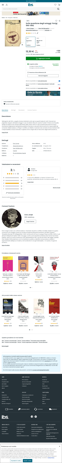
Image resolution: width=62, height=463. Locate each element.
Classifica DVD (5, 397)
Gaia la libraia (5, 433)
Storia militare (26, 340)
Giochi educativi (26, 397)
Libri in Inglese (5, 386)
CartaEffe (4, 431)
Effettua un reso (20, 431)
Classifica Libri (5, 381)
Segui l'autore (30, 221)
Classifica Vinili (45, 388)
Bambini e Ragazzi (6, 403)
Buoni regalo (5, 429)
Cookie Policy (51, 457)
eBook (3, 388)
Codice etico (34, 435)
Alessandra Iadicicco (32, 30)
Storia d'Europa (43, 342)
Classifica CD (45, 381)
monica (33, 169)
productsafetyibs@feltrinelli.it (41, 370)
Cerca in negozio (43, 75)
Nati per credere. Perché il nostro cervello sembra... (7, 274)
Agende (44, 397)
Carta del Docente (42, 81)
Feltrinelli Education (50, 436)
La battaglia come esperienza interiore (39, 317)
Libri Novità (4, 379)
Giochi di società (26, 399)
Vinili (43, 384)
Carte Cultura (20, 429)
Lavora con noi (34, 433)
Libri (3, 340)
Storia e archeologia (10, 340)
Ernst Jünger (30, 28)
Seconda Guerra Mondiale (38, 340)
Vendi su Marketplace (36, 431)
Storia (19, 340)
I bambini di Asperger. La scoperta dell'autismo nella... (7, 317)
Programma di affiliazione (37, 429)
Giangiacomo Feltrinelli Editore (51, 430)
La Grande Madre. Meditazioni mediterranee (54, 317)
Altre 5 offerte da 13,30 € (38, 54)
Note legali (5, 346)
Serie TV (3, 401)
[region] (31, 453)
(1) (18, 174)
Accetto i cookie (27, 460)
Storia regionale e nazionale (30, 342)
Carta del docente (21, 427)
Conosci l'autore (32, 110)
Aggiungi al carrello (44, 58)
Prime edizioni (25, 379)
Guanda (47, 30)
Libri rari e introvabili (26, 381)
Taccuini (44, 395)
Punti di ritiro (4, 427)
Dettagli (13, 110)
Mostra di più (56, 187)
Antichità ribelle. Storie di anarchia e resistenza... (54, 274)
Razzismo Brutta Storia (51, 438)
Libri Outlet (4, 384)
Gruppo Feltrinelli (50, 427)
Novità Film (4, 395)
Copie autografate (26, 384)
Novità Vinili (45, 386)
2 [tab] (13, 45)
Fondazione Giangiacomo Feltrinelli (52, 433)
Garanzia (19, 433)
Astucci (44, 403)
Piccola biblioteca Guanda (19, 153)
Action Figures (25, 403)
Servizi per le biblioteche (36, 427)
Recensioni (21, 110)
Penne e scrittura (46, 399)
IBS (31, 54)
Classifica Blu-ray (6, 399)
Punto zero (39, 274)
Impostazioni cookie (16, 460)
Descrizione (5, 110)
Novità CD (44, 379)
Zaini (43, 401)
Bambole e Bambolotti (27, 401)
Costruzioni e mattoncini (27, 395)
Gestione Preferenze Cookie (23, 435)
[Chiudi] (59, 446)
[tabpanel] (13, 33)
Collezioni (24, 386)
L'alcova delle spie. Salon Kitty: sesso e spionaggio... (23, 317)
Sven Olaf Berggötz (43, 28)
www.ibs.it (47, 361)
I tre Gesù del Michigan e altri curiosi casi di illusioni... (23, 274)
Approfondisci (6, 245)
